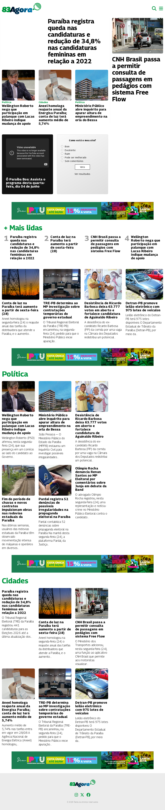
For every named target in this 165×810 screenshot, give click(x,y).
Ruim (67, 153)
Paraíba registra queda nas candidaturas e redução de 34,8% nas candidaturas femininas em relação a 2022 (24, 247)
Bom (67, 146)
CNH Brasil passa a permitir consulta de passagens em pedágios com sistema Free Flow (106, 244)
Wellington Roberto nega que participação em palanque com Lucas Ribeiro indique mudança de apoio (145, 247)
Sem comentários (74, 161)
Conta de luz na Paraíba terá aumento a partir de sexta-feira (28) (64, 244)
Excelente (70, 150)
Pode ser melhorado (75, 157)
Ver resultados (82, 174)
